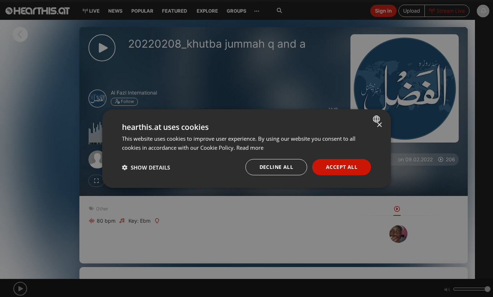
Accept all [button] (341, 166)
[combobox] (377, 118)
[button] (146, 167)
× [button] (379, 124)
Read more (249, 147)
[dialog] (246, 148)
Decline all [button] (276, 166)
